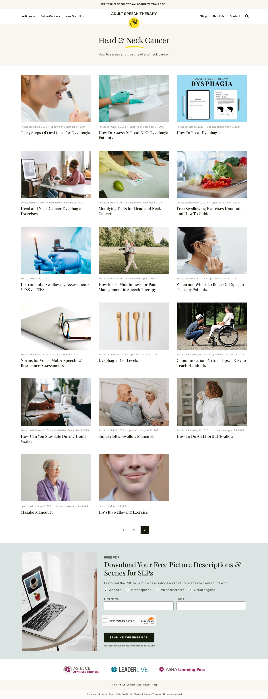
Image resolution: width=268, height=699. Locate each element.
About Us (218, 16)
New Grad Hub (74, 16)
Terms (112, 694)
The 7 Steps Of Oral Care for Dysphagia (55, 132)
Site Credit (122, 694)
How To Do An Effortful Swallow (205, 436)
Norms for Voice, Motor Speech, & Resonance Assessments (51, 363)
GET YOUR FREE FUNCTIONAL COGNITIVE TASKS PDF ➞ (134, 4)
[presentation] (56, 98)
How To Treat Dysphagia (198, 132)
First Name (111, 599)
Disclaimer (91, 694)
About (122, 684)
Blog (139, 684)
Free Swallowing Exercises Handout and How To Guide (209, 211)
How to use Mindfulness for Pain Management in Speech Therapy (127, 287)
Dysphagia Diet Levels (118, 360)
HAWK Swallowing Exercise (123, 512)
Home (114, 684)
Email (181, 599)
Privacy (103, 694)
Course (147, 684)
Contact (235, 16)
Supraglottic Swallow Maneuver (127, 436)
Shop (203, 16)
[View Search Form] (247, 16)
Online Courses (50, 16)
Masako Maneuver (37, 512)
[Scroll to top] (259, 687)
